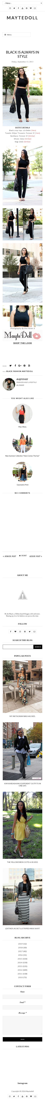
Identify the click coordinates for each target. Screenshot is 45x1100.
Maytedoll (30, 1091)
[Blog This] (29, 366)
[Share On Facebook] (15, 366)
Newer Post (10, 556)
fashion (17, 371)
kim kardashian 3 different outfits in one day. (22, 784)
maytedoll (27, 371)
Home (24, 555)
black (9, 371)
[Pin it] (24, 366)
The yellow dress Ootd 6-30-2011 (22, 862)
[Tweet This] (11, 366)
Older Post (35, 556)
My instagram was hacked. (22, 716)
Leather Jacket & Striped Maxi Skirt (22, 928)
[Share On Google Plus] (20, 366)
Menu (9, 35)
